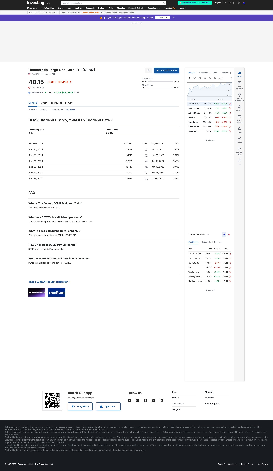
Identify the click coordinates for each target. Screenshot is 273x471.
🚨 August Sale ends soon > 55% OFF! (194, 3)
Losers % (218, 242)
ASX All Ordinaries (196, 113)
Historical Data (57, 110)
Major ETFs (42, 12)
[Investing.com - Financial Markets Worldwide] (38, 3)
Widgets (176, 409)
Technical (56, 102)
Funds (63, 12)
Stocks (225, 73)
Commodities (203, 73)
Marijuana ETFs (74, 12)
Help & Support (212, 403)
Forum (68, 102)
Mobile (175, 398)
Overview (32, 110)
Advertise (209, 398)
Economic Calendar (136, 8)
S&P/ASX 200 (194, 104)
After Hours (38, 92)
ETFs (31, 12)
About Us (209, 392)
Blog (174, 392)
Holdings (43, 110)
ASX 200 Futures (195, 108)
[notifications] (238, 2)
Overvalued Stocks (126, 12)
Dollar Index (193, 131)
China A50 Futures (196, 127)
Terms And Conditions (227, 464)
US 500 (191, 117)
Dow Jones (193, 122)
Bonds (215, 73)
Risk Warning (263, 464)
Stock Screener (154, 8)
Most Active (193, 242)
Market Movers (196, 234)
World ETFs (53, 12)
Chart (44, 102)
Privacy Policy (247, 464)
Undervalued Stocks (109, 12)
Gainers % (206, 242)
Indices (191, 73)
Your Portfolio (178, 403)
